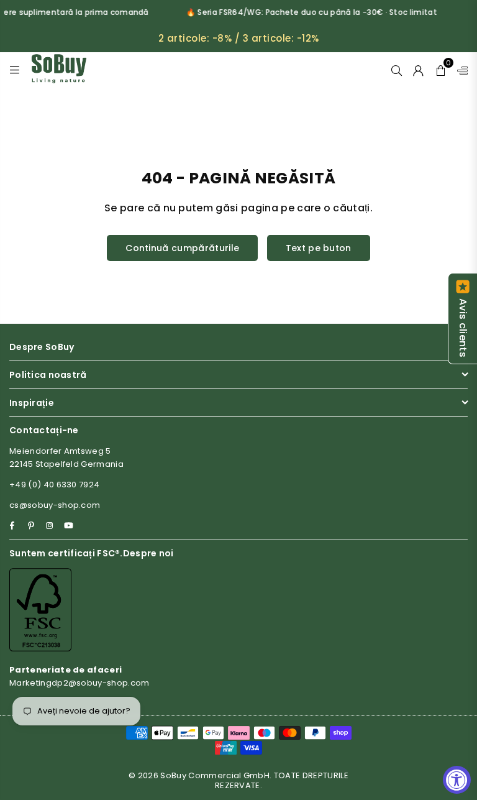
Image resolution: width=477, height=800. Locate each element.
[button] (441, 69)
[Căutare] (396, 69)
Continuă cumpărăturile (182, 248)
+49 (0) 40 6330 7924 (54, 484)
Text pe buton (319, 248)
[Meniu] (14, 69)
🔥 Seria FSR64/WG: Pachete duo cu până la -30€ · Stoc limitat (308, 12)
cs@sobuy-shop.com (54, 505)
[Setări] (460, 69)
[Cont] (418, 69)
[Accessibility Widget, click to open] (457, 780)
